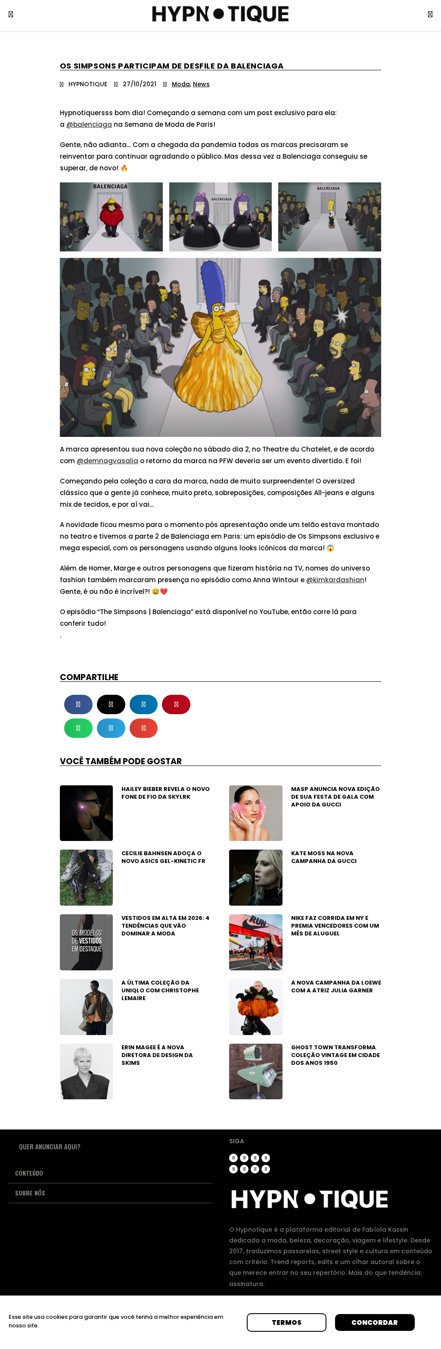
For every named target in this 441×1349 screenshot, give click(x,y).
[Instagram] (233, 1158)
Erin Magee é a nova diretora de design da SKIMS (157, 1055)
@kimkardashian (335, 579)
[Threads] (244, 1158)
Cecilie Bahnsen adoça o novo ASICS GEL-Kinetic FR (163, 857)
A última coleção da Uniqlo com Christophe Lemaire (160, 990)
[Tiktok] (255, 1158)
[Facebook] (244, 1169)
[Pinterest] (233, 1169)
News (201, 84)
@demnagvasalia (107, 460)
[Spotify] (255, 1169)
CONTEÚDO (29, 1172)
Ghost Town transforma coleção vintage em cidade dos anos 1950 (335, 1055)
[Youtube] (265, 1158)
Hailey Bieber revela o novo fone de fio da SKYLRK (165, 793)
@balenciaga (89, 124)
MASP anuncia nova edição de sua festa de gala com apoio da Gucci (335, 797)
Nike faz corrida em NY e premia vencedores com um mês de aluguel (335, 926)
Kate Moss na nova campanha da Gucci (324, 857)
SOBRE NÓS (30, 1192)
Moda (181, 84)
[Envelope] (265, 1169)
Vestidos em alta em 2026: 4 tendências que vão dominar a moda (165, 926)
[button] (78, 704)
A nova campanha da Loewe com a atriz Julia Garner (336, 986)
